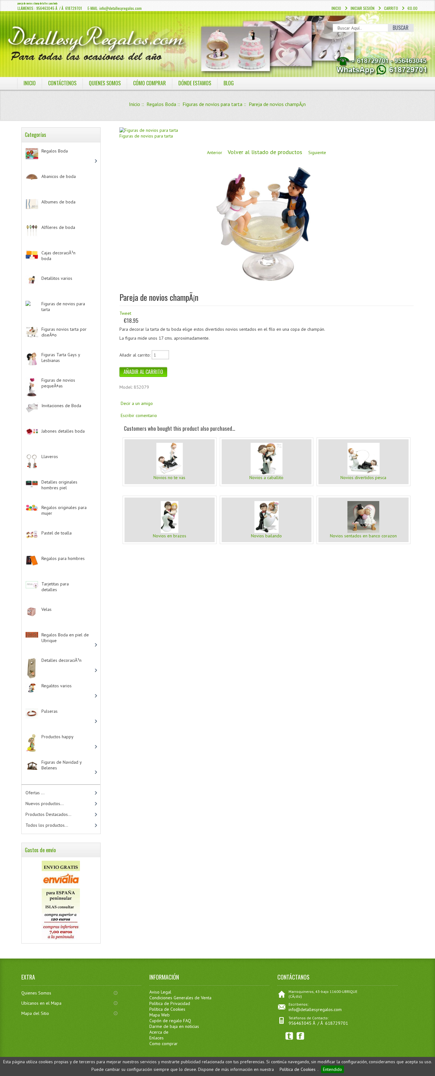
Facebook (300, 1036)
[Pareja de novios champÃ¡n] (263, 286)
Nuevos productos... (44, 803)
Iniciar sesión (362, 8)
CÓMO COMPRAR (149, 83)
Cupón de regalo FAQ (170, 1020)
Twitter (289, 1036)
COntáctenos (62, 83)
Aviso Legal (160, 992)
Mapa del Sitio (35, 1013)
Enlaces (156, 1038)
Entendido (332, 1069)
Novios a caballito (266, 477)
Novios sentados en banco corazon (363, 536)
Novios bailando (266, 536)
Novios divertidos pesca (363, 477)
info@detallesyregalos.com (315, 1009)
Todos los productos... (46, 825)
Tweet (125, 313)
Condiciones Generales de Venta (180, 998)
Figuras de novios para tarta (212, 104)
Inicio (336, 8)
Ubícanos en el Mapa (41, 1003)
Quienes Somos (36, 993)
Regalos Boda (161, 104)
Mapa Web (159, 1015)
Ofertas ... (35, 793)
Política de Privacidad (169, 1003)
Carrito (391, 8)
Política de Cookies (298, 1069)
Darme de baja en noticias (174, 1026)
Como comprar (163, 1043)
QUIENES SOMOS (105, 83)
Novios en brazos (169, 536)
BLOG (229, 83)
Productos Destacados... (48, 814)
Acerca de (158, 1032)
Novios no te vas (169, 477)
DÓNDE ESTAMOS (194, 83)
